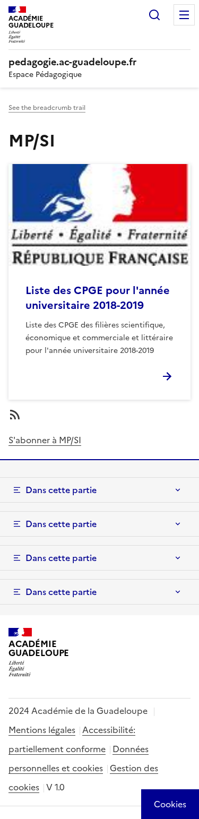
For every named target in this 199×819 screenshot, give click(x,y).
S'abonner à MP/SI (44, 440)
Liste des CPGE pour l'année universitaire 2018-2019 (97, 297)
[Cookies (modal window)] (170, 804)
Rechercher (154, 14)
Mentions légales (41, 729)
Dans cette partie (61, 490)
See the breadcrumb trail (46, 108)
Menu (184, 14)
